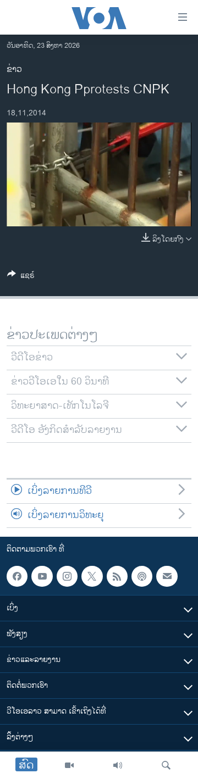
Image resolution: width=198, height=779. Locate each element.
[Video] (69, 765)
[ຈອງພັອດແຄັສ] (166, 576)
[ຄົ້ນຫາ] (166, 765)
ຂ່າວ (14, 69)
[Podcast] (141, 576)
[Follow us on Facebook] (17, 576)
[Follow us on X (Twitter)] (91, 576)
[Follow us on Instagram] (67, 576)
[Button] (21, 277)
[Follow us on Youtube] (41, 576)
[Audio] (117, 765)
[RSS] (117, 576)
